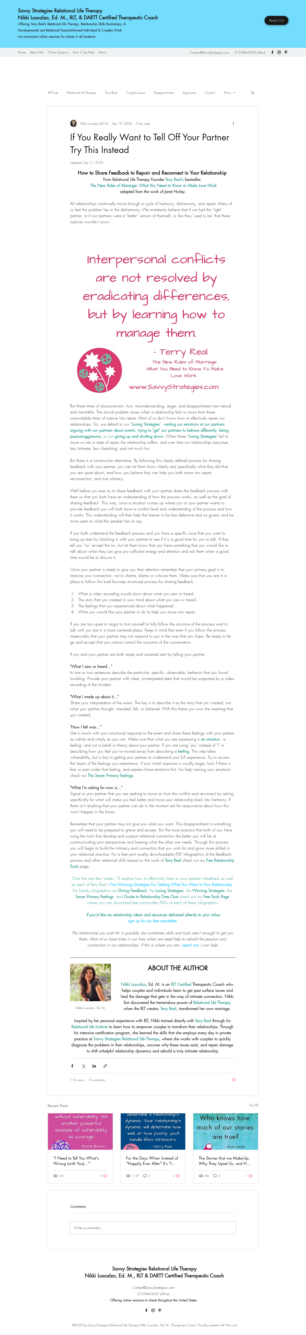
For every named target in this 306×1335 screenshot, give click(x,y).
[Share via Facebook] (72, 1066)
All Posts (53, 92)
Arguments (189, 92)
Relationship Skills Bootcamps (101, 24)
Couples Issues (135, 92)
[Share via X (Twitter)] (83, 1066)
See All (253, 1105)
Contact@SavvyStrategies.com (209, 52)
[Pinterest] (286, 52)
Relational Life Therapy (81, 92)
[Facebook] (272, 52)
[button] (252, 92)
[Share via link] (105, 1066)
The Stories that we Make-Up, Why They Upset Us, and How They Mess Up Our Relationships (225, 1160)
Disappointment (164, 92)
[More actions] (233, 123)
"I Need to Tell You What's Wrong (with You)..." (76, 1160)
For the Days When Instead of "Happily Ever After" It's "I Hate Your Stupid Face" (152, 1160)
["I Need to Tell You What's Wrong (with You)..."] (80, 1131)
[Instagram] (279, 52)
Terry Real (111, 92)
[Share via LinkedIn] (94, 1066)
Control (210, 92)
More (227, 92)
